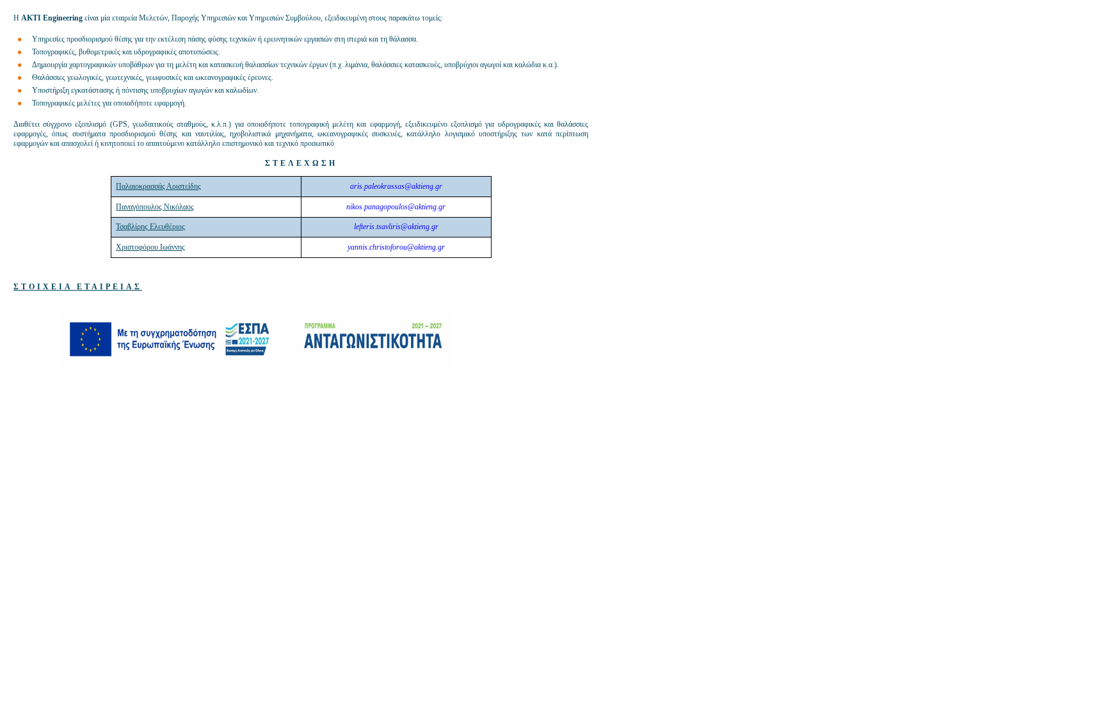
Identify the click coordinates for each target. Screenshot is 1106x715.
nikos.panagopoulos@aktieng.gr (395, 206)
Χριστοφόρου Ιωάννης (150, 247)
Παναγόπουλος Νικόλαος (155, 206)
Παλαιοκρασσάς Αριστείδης (158, 186)
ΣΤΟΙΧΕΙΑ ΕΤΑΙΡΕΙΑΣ (77, 286)
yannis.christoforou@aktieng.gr (396, 247)
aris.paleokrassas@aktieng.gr (396, 186)
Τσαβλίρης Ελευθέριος (150, 226)
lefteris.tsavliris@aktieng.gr (396, 226)
